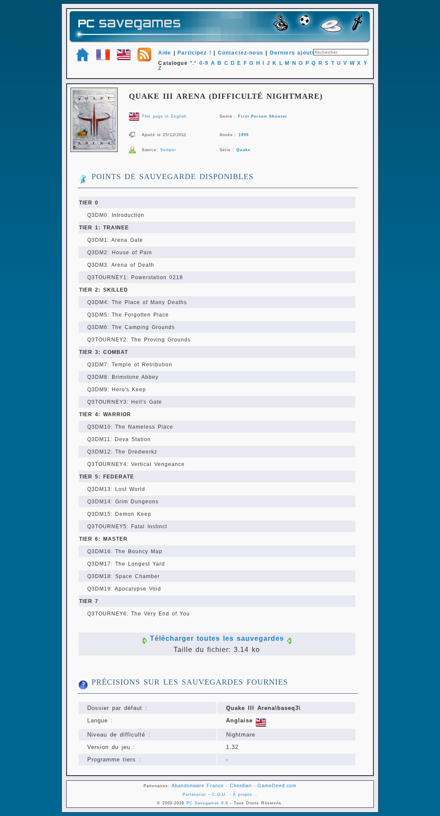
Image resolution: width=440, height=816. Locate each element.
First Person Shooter (262, 116)
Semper (168, 150)
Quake (243, 150)
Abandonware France (197, 785)
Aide (164, 52)
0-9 (203, 63)
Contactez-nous (240, 52)
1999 (243, 135)
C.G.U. (219, 794)
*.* (193, 63)
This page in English (164, 116)
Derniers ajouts (292, 52)
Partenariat (194, 794)
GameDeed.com (276, 785)
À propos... (245, 794)
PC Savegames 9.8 (207, 803)
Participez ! (194, 52)
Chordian (241, 785)
